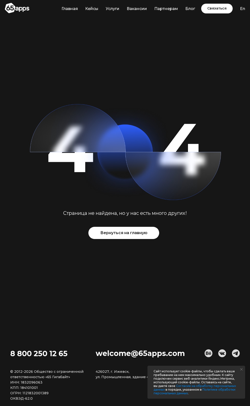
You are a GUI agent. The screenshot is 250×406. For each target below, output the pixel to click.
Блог (190, 8)
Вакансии (137, 8)
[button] (217, 8)
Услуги (112, 8)
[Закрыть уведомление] (241, 369)
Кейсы (91, 8)
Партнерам (166, 8)
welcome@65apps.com (140, 353)
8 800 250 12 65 (39, 353)
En (242, 8)
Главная (70, 8)
